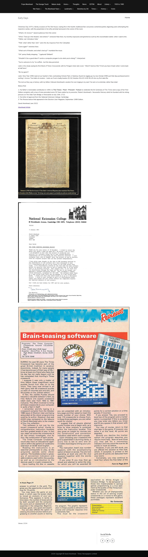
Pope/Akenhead (27, 4)
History (103, 9)
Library (107, 4)
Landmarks (68, 9)
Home (66, 4)
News (84, 4)
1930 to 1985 (119, 4)
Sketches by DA (82, 9)
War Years (36, 9)
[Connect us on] (102, 541)
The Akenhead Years (52, 9)
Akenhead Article (24, 107)
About (99, 4)
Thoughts (76, 4)
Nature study (56, 4)
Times (93, 9)
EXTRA (92, 4)
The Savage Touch (42, 4)
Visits (113, 9)
